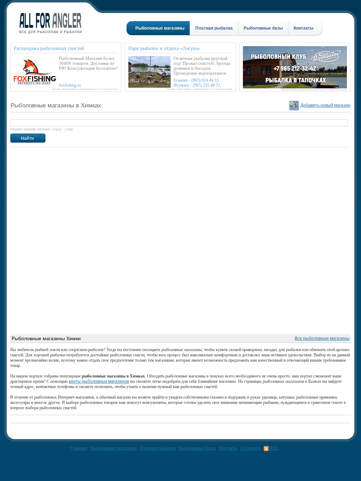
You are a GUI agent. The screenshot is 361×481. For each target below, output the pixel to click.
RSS (274, 448)
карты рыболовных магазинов (99, 381)
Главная (79, 448)
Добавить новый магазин (325, 105)
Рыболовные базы (263, 28)
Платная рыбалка (214, 28)
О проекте (250, 448)
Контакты (303, 28)
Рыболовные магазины (159, 28)
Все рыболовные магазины (322, 338)
